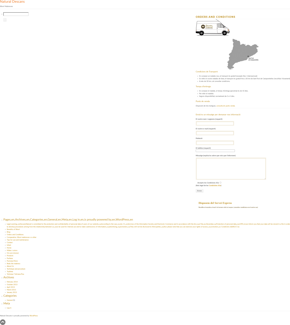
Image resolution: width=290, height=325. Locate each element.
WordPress (34, 316)
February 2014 (12, 282)
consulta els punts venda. (225, 106)
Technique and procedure (16, 269)
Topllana (10, 271)
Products (10, 256)
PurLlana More (12, 261)
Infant (9, 245)
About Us (10, 266)
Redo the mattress (13, 263)
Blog (8, 232)
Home (9, 248)
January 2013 (12, 292)
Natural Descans (12, 1)
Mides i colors (12, 250)
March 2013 (11, 290)
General (10, 300)
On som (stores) (13, 253)
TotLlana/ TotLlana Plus (15, 274)
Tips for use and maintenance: (18, 240)
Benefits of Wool (13, 229)
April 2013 (11, 287)
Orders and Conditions (15, 234)
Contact (10, 242)
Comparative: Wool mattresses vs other (21, 237)
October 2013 (12, 284)
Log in (9, 308)
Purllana (10, 258)
